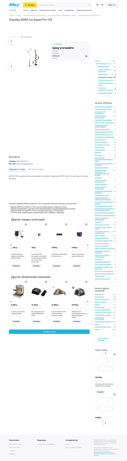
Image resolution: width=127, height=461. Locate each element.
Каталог (25, 10)
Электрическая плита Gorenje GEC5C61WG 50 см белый (104, 385)
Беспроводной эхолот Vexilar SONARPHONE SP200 (38, 313)
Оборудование (69, 10)
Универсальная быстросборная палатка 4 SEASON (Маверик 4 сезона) (79, 314)
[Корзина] (102, 5)
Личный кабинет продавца (46, 444)
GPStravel (56, 56)
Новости (68, 444)
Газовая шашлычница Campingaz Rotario (18, 312)
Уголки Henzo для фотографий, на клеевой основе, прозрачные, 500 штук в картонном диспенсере (38, 258)
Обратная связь (14, 447)
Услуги (60, 10)
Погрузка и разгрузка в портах (107, 84)
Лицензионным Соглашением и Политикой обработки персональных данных (105, 454)
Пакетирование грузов (107, 80)
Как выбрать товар (15, 444)
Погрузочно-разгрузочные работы (107, 89)
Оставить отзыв (49, 332)
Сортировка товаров (107, 93)
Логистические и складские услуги (34, 15)
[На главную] (15, 5)
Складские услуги (54, 15)
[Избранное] (97, 5)
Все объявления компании (103, 339)
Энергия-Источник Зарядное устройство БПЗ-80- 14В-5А (17, 256)
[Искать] (89, 5)
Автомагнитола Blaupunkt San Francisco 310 (59, 255)
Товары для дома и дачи (84, 10)
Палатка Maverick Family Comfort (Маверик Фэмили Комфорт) (58, 313)
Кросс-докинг (107, 74)
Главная (11, 15)
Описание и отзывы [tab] (17, 169)
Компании (34, 10)
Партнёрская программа (73, 447)
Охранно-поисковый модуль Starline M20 (78, 255)
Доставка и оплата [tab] (36, 169)
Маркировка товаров (69, 15)
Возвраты (12, 454)
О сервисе (12, 450)
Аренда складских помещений (107, 70)
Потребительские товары (47, 10)
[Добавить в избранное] (26, 225)
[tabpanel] (49, 177)
